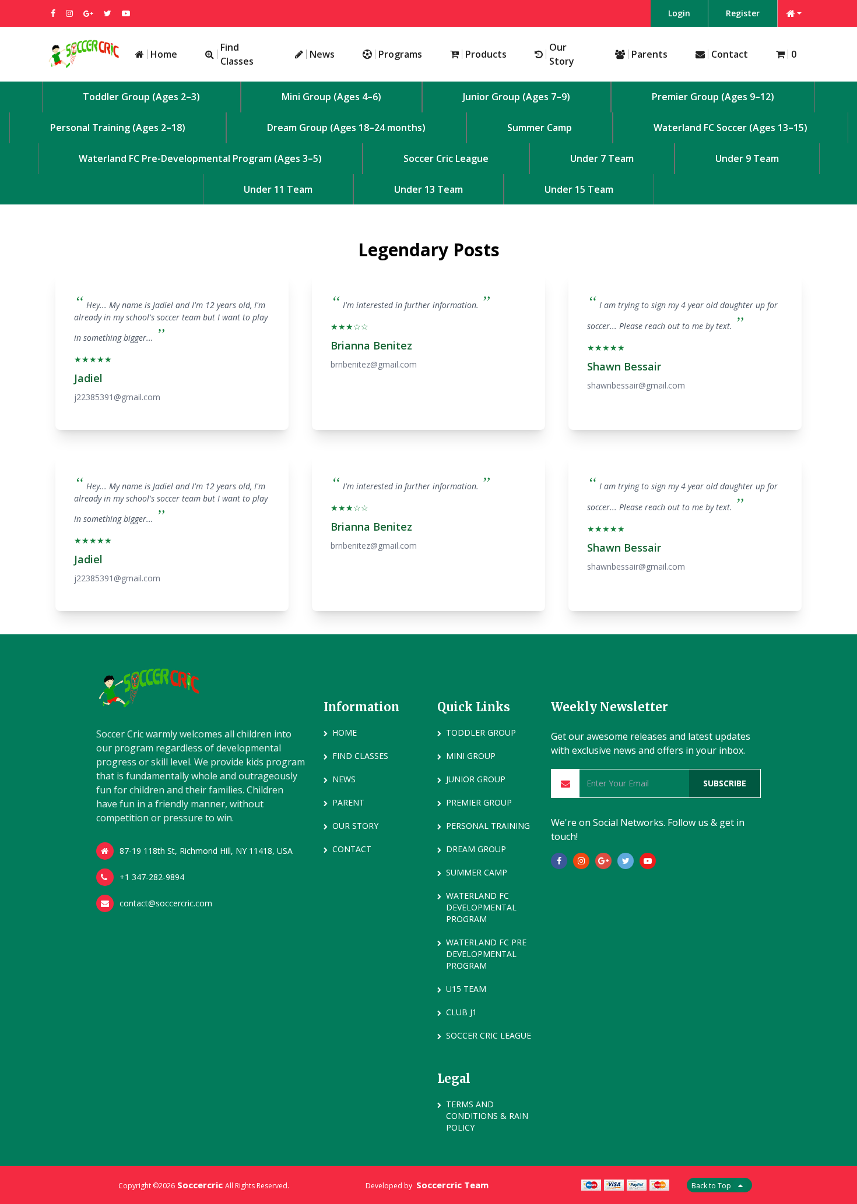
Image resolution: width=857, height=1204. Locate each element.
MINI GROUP (471, 755)
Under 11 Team (278, 189)
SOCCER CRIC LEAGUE (488, 1035)
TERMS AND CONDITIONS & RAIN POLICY (487, 1116)
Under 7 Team (602, 158)
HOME (344, 732)
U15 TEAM (466, 988)
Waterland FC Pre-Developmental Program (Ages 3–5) (200, 158)
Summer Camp (539, 127)
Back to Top (712, 1186)
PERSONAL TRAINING (488, 825)
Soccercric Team (452, 1185)
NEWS (344, 779)
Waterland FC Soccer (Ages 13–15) (730, 127)
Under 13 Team (428, 189)
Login (679, 13)
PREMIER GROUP (479, 802)
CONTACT (351, 849)
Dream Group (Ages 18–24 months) (346, 127)
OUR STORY (355, 825)
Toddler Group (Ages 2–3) (141, 96)
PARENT (348, 802)
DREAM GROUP (476, 849)
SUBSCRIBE (724, 783)
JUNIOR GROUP (475, 779)
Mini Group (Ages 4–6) (331, 96)
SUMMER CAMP (476, 872)
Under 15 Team (579, 189)
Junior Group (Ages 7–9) (516, 96)
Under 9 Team (747, 158)
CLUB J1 (461, 1012)
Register (743, 13)
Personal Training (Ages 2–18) (117, 127)
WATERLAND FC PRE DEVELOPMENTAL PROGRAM (486, 954)
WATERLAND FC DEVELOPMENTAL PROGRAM (481, 907)
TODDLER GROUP (481, 732)
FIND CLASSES (360, 755)
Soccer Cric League (446, 158)
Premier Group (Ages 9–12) (713, 96)
